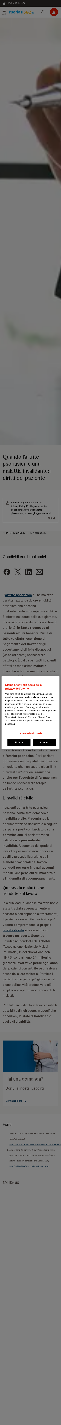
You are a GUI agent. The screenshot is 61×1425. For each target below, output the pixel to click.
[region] (30, 712)
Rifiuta (19, 742)
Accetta (44, 742)
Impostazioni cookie (30, 733)
